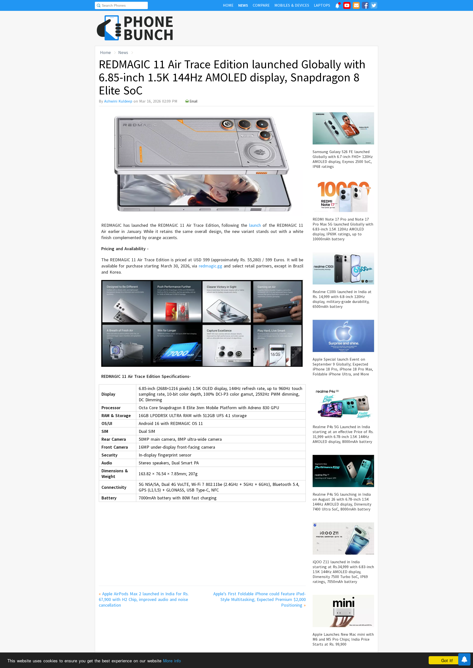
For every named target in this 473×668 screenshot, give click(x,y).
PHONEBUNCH (148, 28)
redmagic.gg (210, 266)
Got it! (447, 660)
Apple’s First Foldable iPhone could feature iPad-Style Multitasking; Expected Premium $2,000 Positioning (259, 599)
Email (193, 101)
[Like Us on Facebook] (365, 6)
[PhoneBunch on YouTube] (347, 7)
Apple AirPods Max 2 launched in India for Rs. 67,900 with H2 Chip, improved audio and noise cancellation (144, 599)
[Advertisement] (288, 28)
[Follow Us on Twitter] (374, 6)
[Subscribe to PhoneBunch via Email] (356, 6)
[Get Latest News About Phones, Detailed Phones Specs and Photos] (109, 28)
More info (172, 660)
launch (255, 225)
